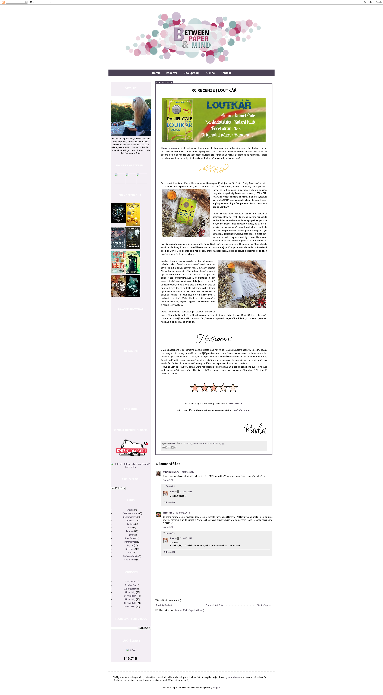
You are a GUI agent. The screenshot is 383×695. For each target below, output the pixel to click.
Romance (130, 549)
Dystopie (131, 524)
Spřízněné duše (130, 556)
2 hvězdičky (130, 585)
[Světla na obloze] (118, 248)
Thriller (216, 443)
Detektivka (197, 443)
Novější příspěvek (164, 605)
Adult (130, 510)
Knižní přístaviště (171, 472)
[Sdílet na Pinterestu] (174, 447)
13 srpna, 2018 (187, 472)
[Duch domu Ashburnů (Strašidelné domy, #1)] (133, 248)
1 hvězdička (130, 581)
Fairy (130, 527)
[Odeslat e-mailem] (163, 447)
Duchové (130, 520)
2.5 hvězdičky (130, 589)
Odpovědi (170, 486)
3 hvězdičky (187, 443)
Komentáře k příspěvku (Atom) (189, 610)
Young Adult (130, 559)
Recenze (172, 73)
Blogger (216, 687)
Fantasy (130, 531)
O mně (210, 73)
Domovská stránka (214, 605)
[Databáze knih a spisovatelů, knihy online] (131, 467)
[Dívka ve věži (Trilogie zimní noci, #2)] (133, 296)
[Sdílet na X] (169, 447)
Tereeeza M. (169, 513)
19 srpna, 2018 (183, 513)
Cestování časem (131, 513)
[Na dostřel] (133, 225)
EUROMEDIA (236, 403)
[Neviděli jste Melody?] (118, 273)
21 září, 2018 (186, 491)
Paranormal (130, 542)
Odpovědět (168, 480)
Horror (131, 535)
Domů (156, 73)
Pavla (173, 491)
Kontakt (226, 73)
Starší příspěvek (264, 605)
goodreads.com (233, 677)
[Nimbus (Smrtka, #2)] (133, 273)
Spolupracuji (192, 73)
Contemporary (130, 517)
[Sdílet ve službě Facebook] (172, 447)
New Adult (130, 538)
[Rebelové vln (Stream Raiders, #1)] (118, 222)
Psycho (130, 545)
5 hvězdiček (130, 606)
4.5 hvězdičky (130, 603)
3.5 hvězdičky (130, 596)
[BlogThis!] (166, 447)
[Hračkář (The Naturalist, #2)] (118, 296)
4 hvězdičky (130, 599)
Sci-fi (130, 552)
